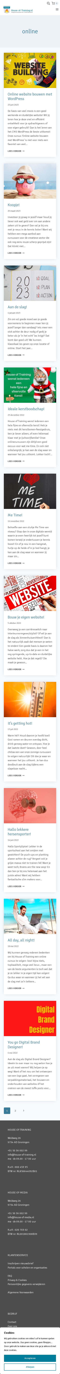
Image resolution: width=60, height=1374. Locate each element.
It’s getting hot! (20, 723)
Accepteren (30, 1358)
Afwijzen (30, 1367)
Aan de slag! (17, 307)
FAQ (10, 1276)
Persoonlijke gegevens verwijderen (26, 1284)
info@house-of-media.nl (21, 1217)
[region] (30, 1350)
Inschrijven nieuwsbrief (20, 1263)
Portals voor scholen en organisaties (27, 1267)
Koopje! (14, 204)
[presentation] (30, 70)
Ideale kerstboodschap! (26, 408)
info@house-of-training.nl (22, 1154)
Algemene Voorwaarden (20, 1292)
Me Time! (15, 515)
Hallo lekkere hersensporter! (19, 832)
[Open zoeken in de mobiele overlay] (48, 3)
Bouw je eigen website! (26, 617)
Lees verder (16, 151)
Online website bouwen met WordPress (30, 96)
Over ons (12, 1326)
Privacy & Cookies (17, 1280)
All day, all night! (21, 940)
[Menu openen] (57, 9)
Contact (12, 1322)
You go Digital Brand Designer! (24, 1044)
